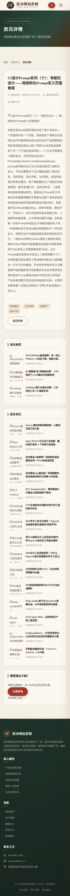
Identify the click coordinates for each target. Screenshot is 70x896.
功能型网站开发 (13, 774)
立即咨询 (18, 691)
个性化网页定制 (13, 768)
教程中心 (9, 824)
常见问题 (35, 890)
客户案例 (9, 818)
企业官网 (29, 306)
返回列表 (18, 321)
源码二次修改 (12, 786)
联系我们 (9, 836)
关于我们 (23, 890)
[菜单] (60, 5)
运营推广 (44, 306)
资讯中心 (15, 62)
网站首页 (9, 811)
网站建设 (14, 306)
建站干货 (14, 311)
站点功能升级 (12, 792)
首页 (6, 62)
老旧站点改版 (12, 780)
